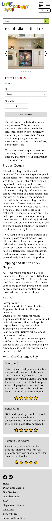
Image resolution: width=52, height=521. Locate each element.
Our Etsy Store (10, 492)
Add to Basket (26, 114)
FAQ (5, 500)
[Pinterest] (11, 477)
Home (6, 483)
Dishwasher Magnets (13, 487)
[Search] (46, 21)
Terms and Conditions (14, 518)
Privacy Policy (10, 513)
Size (7, 89)
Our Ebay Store (11, 496)
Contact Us (8, 509)
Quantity (9, 101)
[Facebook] (5, 477)
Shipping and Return (13, 505)
